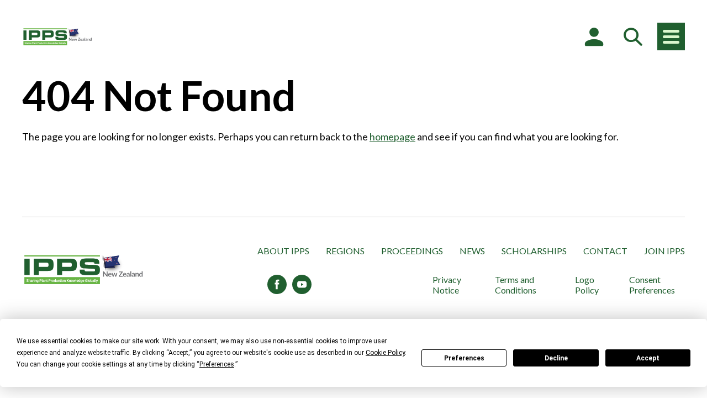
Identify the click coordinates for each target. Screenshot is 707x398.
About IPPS (283, 250)
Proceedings (412, 250)
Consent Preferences (652, 284)
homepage (392, 136)
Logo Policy (587, 284)
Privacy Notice (446, 284)
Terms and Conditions (515, 284)
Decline (556, 358)
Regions (345, 250)
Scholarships (534, 250)
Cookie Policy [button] (385, 353)
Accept (647, 358)
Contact (605, 250)
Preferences (464, 358)
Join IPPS (664, 250)
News (472, 250)
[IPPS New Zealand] (58, 36)
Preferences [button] (216, 364)
